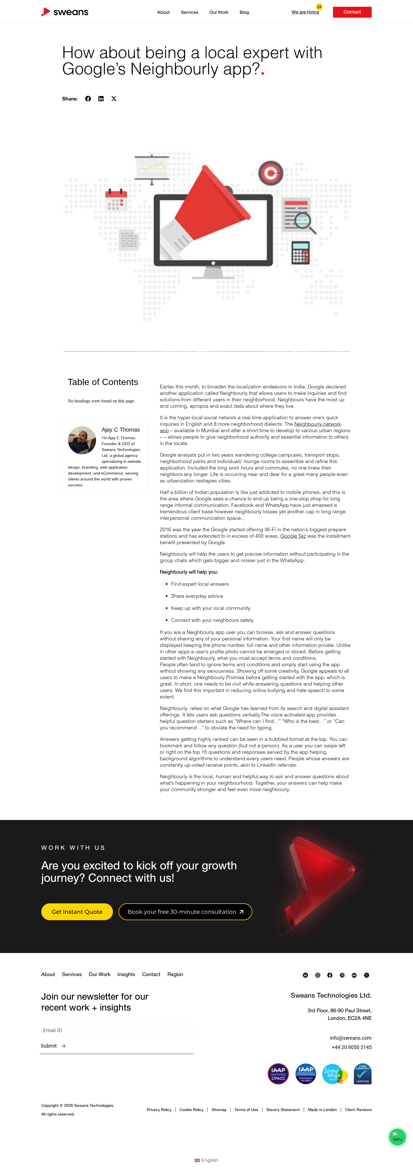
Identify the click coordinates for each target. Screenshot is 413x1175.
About (163, 12)
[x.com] (368, 975)
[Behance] (356, 975)
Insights (126, 974)
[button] (305, 12)
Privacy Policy (159, 1109)
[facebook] (331, 975)
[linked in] (307, 975)
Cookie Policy (191, 1109)
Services (189, 12)
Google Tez (293, 536)
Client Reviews (358, 1109)
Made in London (322, 1109)
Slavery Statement (283, 1109)
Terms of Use (246, 1109)
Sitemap (219, 1109)
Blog (244, 12)
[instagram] (319, 975)
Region (175, 974)
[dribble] (344, 975)
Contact (151, 974)
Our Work (219, 12)
